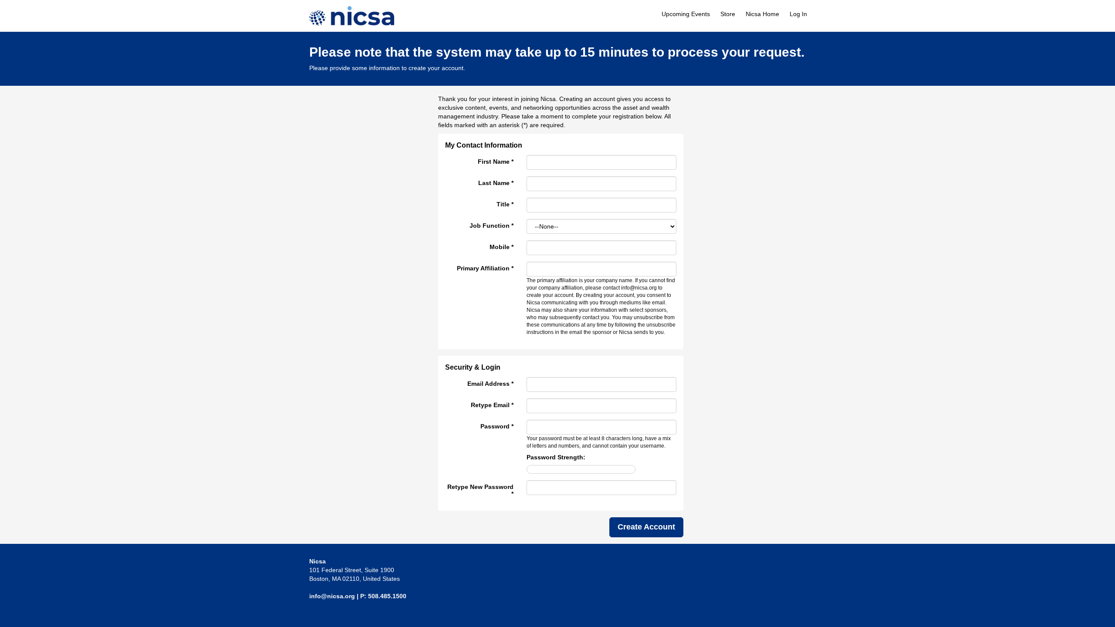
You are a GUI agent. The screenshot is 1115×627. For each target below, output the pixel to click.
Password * (497, 426)
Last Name (496, 182)
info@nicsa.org (332, 596)
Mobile (502, 246)
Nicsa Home (762, 13)
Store (727, 13)
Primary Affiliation (485, 268)
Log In (798, 13)
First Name (496, 161)
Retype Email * (492, 404)
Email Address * (490, 383)
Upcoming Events (686, 13)
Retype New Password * (480, 490)
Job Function (492, 225)
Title (505, 204)
